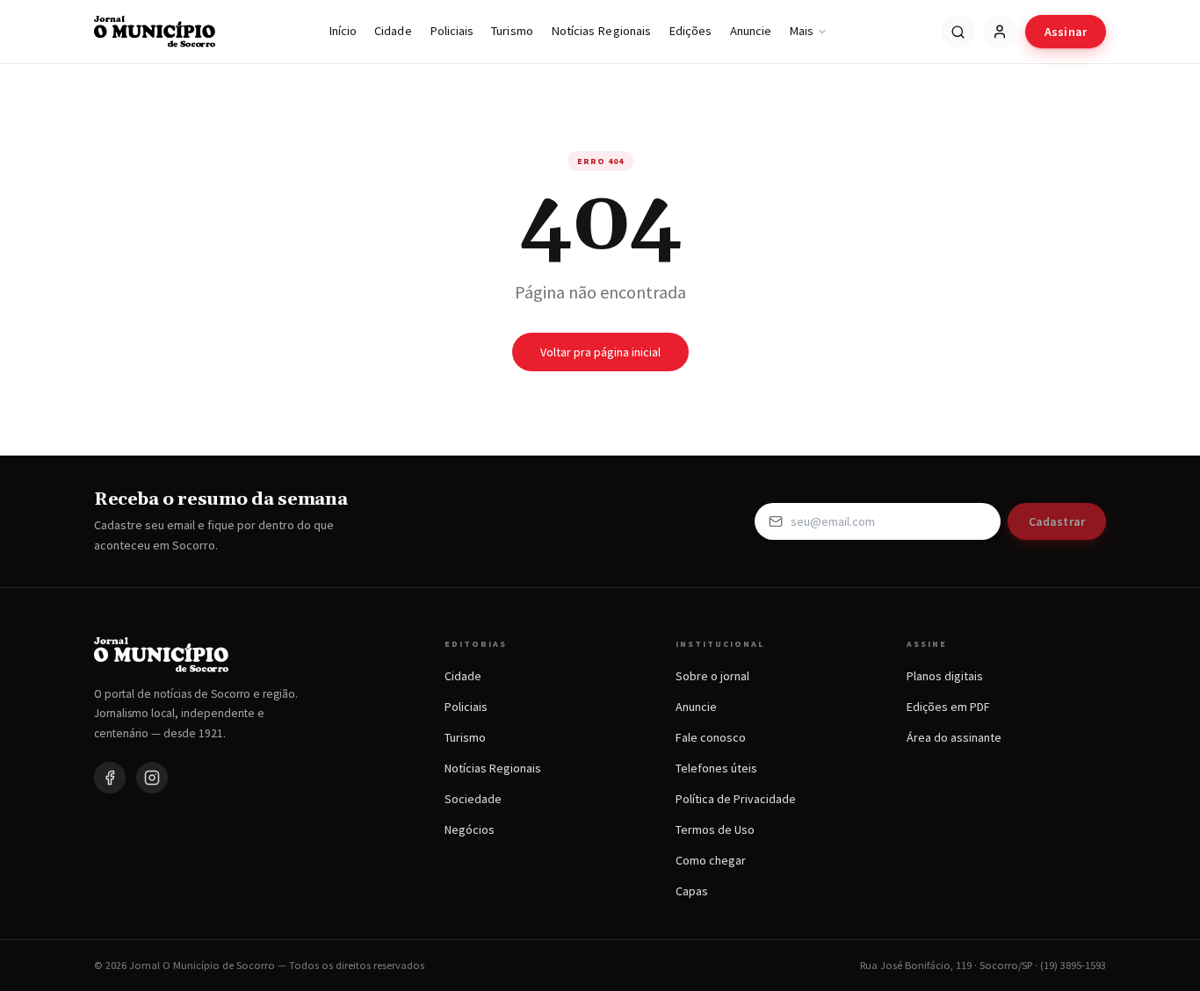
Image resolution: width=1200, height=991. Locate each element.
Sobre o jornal (712, 676)
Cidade (392, 31)
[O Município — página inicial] (154, 31)
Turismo (512, 31)
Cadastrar (1057, 521)
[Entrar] (999, 31)
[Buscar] (957, 31)
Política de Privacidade (736, 799)
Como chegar (711, 860)
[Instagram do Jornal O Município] (152, 778)
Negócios (470, 829)
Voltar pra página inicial (600, 352)
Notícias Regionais (601, 31)
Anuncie (751, 31)
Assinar (1066, 31)
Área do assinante (954, 737)
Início (343, 31)
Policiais (452, 31)
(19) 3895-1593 (1073, 965)
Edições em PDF (948, 707)
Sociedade (473, 799)
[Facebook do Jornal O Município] (110, 778)
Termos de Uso (715, 829)
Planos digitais (945, 676)
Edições (690, 31)
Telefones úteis (716, 768)
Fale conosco (711, 737)
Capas (692, 891)
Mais (801, 31)
